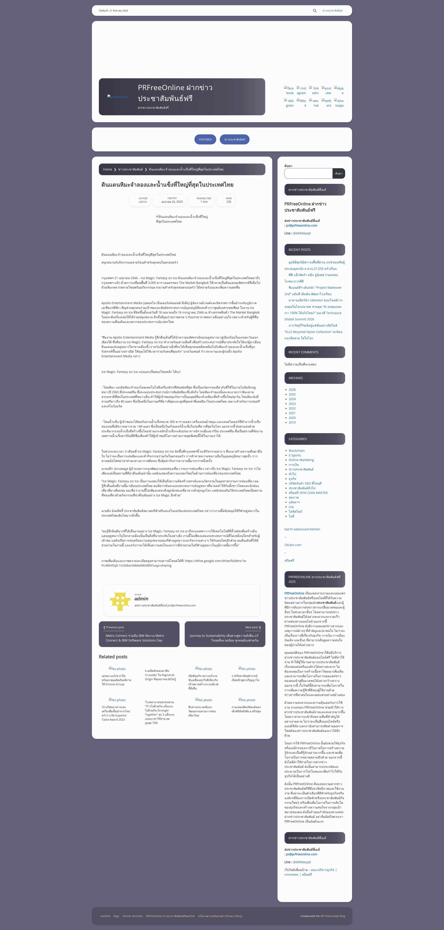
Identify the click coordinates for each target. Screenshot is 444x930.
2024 (292, 399)
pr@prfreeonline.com (301, 225)
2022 (292, 408)
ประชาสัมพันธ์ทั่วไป (302, 488)
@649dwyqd (302, 233)
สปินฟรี (289, 560)
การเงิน (294, 464)
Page (116, 916)
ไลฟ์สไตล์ (295, 511)
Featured (205, 139)
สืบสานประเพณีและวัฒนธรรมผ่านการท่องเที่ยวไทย (202, 711)
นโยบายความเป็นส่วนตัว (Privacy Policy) (220, 916)
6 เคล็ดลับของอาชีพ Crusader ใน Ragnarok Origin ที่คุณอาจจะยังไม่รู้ (160, 675)
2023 (292, 404)
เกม (291, 507)
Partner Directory (133, 916)
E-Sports (295, 455)
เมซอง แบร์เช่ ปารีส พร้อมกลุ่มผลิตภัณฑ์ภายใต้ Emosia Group (116, 680)
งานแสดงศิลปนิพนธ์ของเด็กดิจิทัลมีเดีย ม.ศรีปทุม (246, 709)
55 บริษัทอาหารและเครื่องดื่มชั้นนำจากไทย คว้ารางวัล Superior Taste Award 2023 (116, 713)
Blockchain (297, 450)
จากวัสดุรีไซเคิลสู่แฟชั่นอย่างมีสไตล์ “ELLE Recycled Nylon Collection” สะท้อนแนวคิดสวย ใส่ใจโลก (313, 331)
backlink (105, 916)
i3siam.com (292, 545)
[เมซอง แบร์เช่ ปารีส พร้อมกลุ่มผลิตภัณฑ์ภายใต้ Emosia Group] (117, 668)
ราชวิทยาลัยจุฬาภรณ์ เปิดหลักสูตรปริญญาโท (245, 678)
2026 (292, 389)
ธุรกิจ (292, 479)
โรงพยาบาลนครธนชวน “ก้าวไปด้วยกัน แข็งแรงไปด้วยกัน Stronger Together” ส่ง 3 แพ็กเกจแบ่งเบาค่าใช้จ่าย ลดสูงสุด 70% (159, 712)
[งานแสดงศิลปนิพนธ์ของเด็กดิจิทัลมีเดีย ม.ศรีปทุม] (247, 699)
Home (107, 169)
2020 (292, 418)
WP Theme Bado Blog (333, 916)
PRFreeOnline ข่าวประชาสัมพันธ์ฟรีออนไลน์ (170, 916)
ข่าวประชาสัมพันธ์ (333, 10)
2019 (292, 422)
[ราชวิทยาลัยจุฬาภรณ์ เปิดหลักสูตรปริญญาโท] (247, 668)
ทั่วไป (292, 474)
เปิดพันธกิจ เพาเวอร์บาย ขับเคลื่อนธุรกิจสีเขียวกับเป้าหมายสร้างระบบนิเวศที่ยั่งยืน (203, 682)
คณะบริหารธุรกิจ (322, 870)
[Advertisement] (222, 45)
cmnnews (291, 874)
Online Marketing (301, 460)
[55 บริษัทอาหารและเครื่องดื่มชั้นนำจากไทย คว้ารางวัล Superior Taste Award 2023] (117, 699)
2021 (292, 413)
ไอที (291, 516)
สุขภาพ (294, 497)
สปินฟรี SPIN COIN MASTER (308, 493)
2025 (292, 394)
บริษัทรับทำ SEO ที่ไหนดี (305, 483)
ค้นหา (288, 166)
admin (143, 202)
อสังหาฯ (294, 502)
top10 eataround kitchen (302, 529)
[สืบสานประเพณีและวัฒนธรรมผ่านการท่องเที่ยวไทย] (204, 699)
